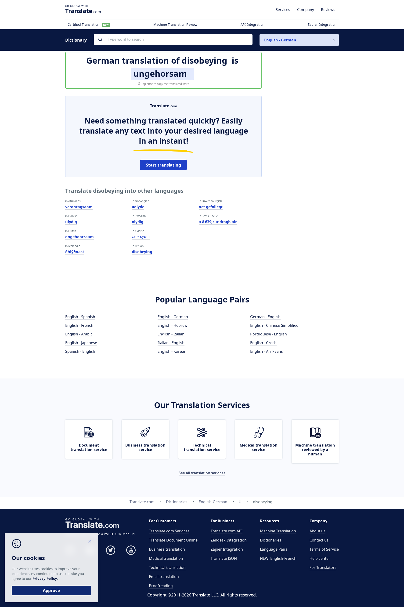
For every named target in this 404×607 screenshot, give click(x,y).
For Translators (323, 567)
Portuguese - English (268, 334)
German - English (265, 316)
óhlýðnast (74, 251)
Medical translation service (259, 447)
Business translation (167, 549)
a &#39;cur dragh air (218, 221)
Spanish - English (80, 351)
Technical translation (167, 567)
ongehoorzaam (79, 236)
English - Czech (263, 342)
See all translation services (202, 473)
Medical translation (166, 558)
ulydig (71, 221)
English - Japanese (81, 342)
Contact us (319, 540)
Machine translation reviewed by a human (315, 450)
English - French (79, 325)
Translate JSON (224, 558)
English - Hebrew (173, 325)
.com (83, 11)
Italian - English (171, 342)
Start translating (163, 165)
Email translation (164, 576)
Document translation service (89, 447)
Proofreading (161, 585)
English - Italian (171, 334)
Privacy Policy (44, 578)
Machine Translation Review (175, 24)
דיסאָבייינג (141, 236)
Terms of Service (324, 549)
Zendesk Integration (229, 540)
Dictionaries (270, 540)
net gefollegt (211, 206)
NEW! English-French (278, 558)
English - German (173, 316)
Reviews (328, 9)
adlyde (138, 206)
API (226, 531)
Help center (320, 558)
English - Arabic (78, 334)
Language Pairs (273, 549)
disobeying (142, 251)
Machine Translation (278, 531)
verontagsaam (79, 206)
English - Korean (172, 351)
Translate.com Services (169, 531)
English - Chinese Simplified (274, 325)
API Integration (252, 24)
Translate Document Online (173, 540)
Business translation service (145, 447)
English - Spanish (80, 316)
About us (317, 531)
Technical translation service (202, 447)
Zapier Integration (322, 24)
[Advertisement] (304, 166)
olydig (137, 221)
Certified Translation (88, 24)
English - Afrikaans (266, 351)
